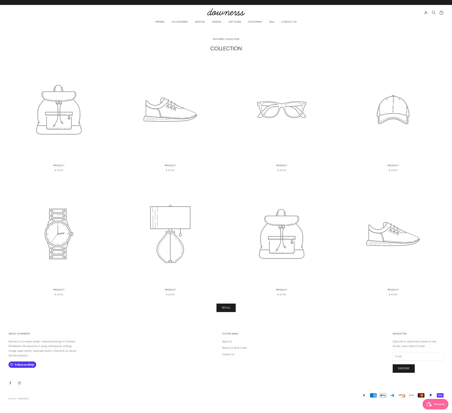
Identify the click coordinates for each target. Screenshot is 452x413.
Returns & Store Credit (234, 348)
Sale (271, 21)
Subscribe (404, 368)
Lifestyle (200, 21)
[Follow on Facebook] (10, 383)
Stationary (255, 21)
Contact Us (289, 21)
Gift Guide (235, 21)
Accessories (180, 21)
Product (58, 165)
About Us (227, 341)
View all (226, 307)
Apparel (160, 21)
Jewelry (217, 21)
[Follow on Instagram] (19, 383)
